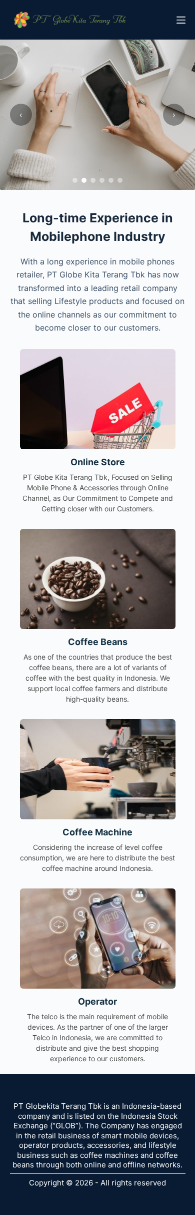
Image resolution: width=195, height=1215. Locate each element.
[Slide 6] (120, 180)
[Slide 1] (75, 180)
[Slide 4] (102, 180)
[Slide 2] (84, 180)
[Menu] (181, 20)
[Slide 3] (93, 180)
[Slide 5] (111, 180)
